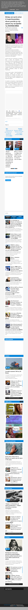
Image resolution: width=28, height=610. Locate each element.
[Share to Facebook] (9, 142)
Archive (20, 210)
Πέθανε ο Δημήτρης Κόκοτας (15, 252)
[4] (14, 162)
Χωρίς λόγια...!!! (9, 406)
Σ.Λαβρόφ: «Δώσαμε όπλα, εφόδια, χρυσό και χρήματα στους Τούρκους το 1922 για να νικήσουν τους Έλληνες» (13, 572)
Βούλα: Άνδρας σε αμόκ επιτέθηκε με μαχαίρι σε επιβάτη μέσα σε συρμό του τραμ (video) (16, 230)
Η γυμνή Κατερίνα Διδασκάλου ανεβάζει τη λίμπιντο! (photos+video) (16, 273)
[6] (16, 162)
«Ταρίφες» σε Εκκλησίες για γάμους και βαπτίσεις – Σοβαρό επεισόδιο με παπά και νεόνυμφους (13, 500)
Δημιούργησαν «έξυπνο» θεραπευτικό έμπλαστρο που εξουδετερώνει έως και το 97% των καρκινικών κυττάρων (13, 474)
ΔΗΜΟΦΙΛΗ (8, 211)
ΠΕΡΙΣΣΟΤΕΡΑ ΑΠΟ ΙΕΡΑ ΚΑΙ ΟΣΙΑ (14, 527)
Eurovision (7, 30)
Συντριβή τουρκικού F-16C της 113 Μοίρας (13, 366)
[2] (12, 162)
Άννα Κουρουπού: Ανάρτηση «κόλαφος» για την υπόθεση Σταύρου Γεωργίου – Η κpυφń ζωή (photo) (13, 297)
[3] (13, 162)
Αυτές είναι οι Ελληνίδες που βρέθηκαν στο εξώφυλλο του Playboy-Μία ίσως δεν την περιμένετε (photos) (13, 309)
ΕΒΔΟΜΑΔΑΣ (14, 211)
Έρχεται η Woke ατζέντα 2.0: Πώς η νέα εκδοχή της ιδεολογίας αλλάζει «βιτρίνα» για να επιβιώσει (17, 262)
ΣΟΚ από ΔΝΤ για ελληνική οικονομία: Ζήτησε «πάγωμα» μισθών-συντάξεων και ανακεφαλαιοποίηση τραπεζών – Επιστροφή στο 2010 (14, 284)
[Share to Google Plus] (12, 142)
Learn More (12, 9)
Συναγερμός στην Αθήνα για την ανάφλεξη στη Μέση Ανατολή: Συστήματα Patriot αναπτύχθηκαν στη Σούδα (18, 156)
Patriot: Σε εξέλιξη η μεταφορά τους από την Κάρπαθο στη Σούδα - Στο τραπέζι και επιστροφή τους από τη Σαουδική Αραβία (13, 241)
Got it (17, 9)
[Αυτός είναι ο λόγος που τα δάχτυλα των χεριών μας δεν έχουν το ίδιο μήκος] (14, 443)
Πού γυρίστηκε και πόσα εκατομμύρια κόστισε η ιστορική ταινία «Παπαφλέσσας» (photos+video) (13, 563)
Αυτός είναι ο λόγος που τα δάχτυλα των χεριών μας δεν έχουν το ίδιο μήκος (14, 452)
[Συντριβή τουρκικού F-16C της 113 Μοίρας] (14, 358)
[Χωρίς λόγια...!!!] (14, 403)
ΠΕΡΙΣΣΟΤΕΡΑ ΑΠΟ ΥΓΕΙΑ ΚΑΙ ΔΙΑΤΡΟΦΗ (14, 478)
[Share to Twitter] (10, 142)
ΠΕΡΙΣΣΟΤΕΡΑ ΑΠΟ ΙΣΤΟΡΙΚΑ (14, 578)
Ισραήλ (10, 27)
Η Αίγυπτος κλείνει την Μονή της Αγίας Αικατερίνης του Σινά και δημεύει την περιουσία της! (13, 521)
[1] (11, 162)
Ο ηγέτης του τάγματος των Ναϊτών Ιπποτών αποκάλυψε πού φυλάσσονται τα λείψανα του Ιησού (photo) (13, 513)
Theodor (15, 599)
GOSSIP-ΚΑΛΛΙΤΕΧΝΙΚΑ (13, 30)
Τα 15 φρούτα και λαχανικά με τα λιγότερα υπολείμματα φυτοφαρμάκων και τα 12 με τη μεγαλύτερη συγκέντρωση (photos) (13, 465)
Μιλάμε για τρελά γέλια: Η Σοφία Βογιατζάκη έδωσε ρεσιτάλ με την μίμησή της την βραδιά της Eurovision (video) (13, 21)
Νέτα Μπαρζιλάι (14, 27)
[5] (15, 162)
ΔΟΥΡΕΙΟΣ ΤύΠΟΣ (7, 598)
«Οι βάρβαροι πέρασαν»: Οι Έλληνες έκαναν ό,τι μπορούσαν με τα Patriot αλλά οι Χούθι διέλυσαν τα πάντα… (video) (13, 387)
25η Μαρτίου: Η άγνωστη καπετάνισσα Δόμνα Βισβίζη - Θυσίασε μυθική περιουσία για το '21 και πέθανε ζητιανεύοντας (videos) (13, 550)
